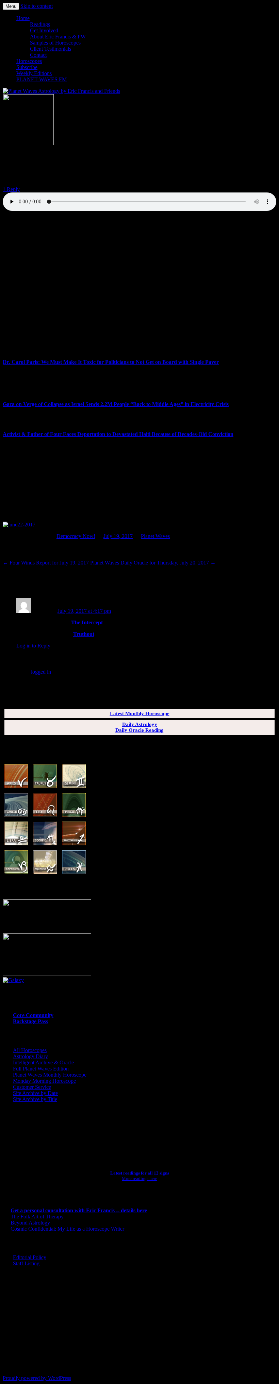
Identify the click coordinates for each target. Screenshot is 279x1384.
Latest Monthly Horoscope (139, 713)
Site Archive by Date (35, 1093)
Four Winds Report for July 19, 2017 (46, 563)
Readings (40, 24)
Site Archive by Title (35, 1099)
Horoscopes (29, 61)
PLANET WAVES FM (41, 79)
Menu (10, 6)
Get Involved (44, 30)
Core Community (33, 1015)
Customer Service (32, 1087)
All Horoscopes (30, 1050)
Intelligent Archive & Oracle (43, 1062)
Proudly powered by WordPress (37, 1378)
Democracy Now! (75, 536)
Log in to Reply (33, 645)
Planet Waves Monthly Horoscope (49, 1075)
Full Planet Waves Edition (41, 1068)
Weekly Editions (34, 73)
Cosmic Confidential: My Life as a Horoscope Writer (67, 1229)
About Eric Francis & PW (58, 36)
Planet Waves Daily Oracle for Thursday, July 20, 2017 (153, 563)
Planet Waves (155, 536)
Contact (38, 55)
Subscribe (26, 67)
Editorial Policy (29, 1257)
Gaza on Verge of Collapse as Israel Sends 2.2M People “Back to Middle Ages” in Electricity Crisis (116, 404)
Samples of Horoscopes (55, 43)
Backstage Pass (30, 1021)
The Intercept (87, 622)
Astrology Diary (30, 1056)
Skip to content (36, 6)
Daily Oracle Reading (139, 730)
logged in (41, 672)
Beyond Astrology (30, 1223)
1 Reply (11, 189)
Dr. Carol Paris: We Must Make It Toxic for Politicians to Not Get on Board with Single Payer (111, 362)
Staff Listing (26, 1263)
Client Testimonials (50, 49)
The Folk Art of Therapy (37, 1216)
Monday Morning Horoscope (44, 1081)
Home (23, 18)
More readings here (139, 1178)
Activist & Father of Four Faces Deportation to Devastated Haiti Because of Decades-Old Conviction (118, 434)
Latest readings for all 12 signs (139, 1173)
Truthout (83, 634)
